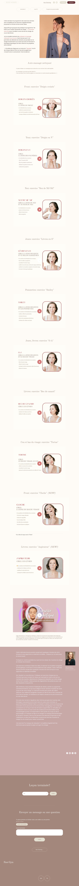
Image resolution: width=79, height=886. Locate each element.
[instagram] (57, 2)
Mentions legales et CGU (10, 867)
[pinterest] (73, 753)
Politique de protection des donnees (14, 869)
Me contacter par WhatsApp (46, 869)
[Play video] (39, 108)
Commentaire (20, 828)
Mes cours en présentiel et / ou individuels (49, 871)
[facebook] (54, 2)
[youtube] (75, 753)
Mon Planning (47, 2)
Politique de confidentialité (11, 871)
